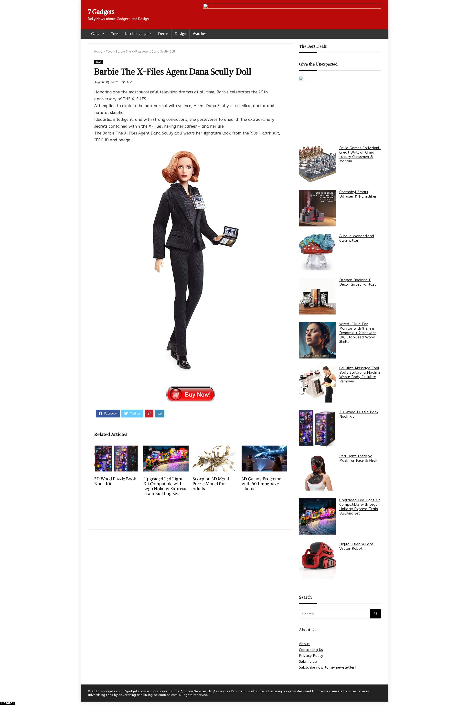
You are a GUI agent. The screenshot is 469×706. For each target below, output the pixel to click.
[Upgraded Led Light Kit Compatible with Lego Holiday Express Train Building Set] (317, 516)
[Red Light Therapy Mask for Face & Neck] (317, 472)
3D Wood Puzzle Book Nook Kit (115, 481)
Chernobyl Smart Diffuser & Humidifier (358, 194)
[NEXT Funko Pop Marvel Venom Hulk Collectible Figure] (464, 694)
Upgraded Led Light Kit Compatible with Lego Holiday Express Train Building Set (164, 486)
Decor (163, 33)
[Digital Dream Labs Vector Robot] (317, 560)
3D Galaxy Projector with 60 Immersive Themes (261, 483)
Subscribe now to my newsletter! (327, 667)
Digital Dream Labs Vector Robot (356, 546)
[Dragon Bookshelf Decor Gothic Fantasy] (317, 296)
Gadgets (98, 33)
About (304, 644)
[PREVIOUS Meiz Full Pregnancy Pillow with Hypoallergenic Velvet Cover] (5, 694)
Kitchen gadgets (138, 33)
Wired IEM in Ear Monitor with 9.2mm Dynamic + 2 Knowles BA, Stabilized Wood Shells (357, 333)
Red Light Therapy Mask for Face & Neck (358, 458)
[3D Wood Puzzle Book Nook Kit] (317, 428)
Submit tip (308, 661)
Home (98, 51)
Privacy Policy (311, 655)
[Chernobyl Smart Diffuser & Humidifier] (317, 208)
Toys (114, 33)
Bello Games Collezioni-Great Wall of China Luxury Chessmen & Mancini (360, 154)
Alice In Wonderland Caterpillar (356, 238)
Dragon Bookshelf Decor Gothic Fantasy (357, 282)
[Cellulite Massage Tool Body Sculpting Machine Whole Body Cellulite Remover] (317, 384)
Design (180, 33)
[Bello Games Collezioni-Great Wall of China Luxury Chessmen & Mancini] (317, 164)
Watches (199, 33)
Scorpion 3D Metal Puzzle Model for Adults (210, 483)
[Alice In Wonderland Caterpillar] (317, 252)
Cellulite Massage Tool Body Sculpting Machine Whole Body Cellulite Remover (360, 374)
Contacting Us (311, 650)
